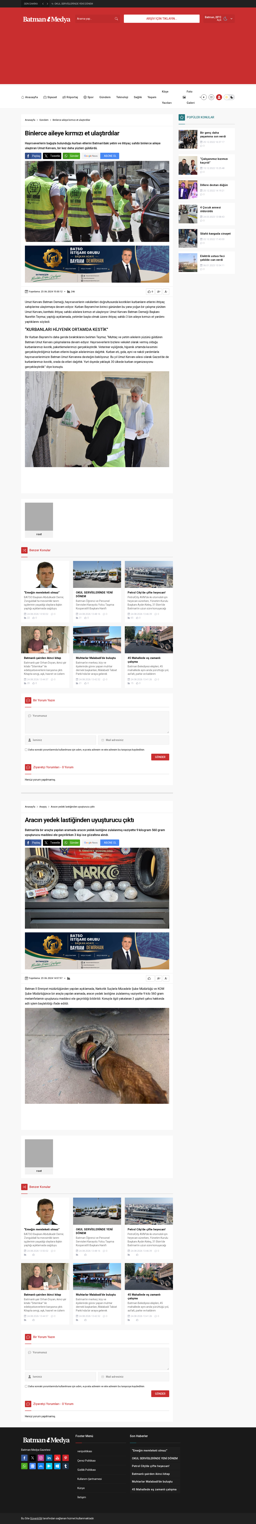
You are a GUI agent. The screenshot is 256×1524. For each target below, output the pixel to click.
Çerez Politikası (86, 1460)
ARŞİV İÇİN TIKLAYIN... (161, 18)
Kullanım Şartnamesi (89, 1478)
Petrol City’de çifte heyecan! (69, 3)
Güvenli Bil (36, 1518)
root (39, 534)
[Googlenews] (32, 1466)
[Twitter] (32, 1458)
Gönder (74, 155)
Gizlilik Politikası (86, 1469)
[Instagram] (41, 1458)
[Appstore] (41, 1466)
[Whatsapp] (24, 1466)
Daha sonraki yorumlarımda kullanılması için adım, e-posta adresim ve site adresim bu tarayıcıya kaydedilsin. (86, 749)
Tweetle (55, 155)
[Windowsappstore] (57, 1466)
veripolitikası (84, 1451)
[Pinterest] (65, 1458)
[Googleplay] (49, 1466)
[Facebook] (24, 1458)
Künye (81, 1488)
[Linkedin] (49, 1458)
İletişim (81, 1497)
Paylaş (36, 155)
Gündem (44, 120)
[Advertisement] (128, 58)
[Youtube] (57, 1458)
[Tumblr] (65, 1466)
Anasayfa (30, 120)
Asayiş (43, 806)
